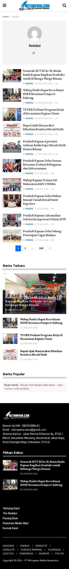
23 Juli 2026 (42, 189)
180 (41, 248)
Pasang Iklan (10, 518)
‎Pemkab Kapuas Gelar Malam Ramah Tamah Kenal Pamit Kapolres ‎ (42, 200)
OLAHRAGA (54, 549)
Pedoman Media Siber (16, 523)
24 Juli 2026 (42, 173)
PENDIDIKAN (26, 553)
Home (6, 16)
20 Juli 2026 (42, 209)
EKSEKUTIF (41, 545)
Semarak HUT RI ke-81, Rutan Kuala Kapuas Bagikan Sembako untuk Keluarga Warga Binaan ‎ (44, 74)
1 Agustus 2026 (44, 134)
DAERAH (25, 545)
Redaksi (29, 83)
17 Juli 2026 (42, 240)
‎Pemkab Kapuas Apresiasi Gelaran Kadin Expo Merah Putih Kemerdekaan (44, 145)
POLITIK (59, 553)
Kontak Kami (10, 528)
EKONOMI (44, 553)
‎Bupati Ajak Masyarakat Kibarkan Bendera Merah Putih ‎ (43, 127)
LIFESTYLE (8, 553)
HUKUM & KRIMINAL (31, 549)
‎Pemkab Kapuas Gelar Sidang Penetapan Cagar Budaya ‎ (42, 233)
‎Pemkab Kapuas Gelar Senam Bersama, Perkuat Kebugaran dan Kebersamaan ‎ (42, 164)
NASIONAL (8, 545)
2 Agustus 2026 (44, 103)
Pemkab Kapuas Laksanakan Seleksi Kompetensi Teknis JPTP (44, 217)
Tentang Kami (11, 508)
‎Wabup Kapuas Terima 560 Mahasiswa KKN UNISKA (40, 182)
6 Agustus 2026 (44, 83)
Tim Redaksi (10, 513)
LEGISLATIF (9, 549)
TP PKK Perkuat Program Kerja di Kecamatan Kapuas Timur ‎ (43, 111)
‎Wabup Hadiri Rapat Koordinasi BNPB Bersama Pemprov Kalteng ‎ (43, 94)
